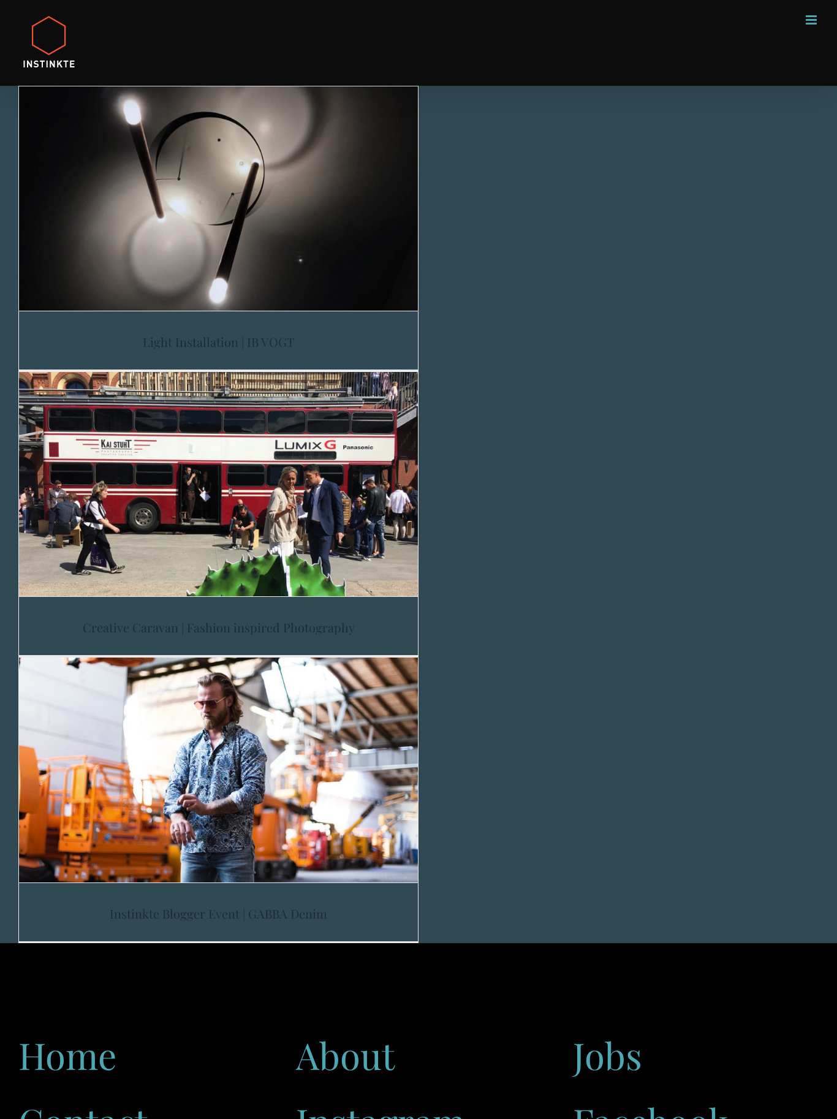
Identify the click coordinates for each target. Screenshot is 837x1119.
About (345, 1054)
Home (67, 1054)
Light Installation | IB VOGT (218, 341)
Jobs (607, 1054)
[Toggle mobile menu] (812, 19)
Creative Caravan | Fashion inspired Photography (219, 627)
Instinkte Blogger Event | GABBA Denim (218, 913)
